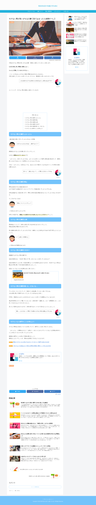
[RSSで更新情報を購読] (21, 361)
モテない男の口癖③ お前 (32, 122)
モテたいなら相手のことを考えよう (34, 128)
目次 (33, 115)
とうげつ (21, 354)
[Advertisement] (35, 102)
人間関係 (12, 365)
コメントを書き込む (35, 486)
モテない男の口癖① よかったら (33, 117)
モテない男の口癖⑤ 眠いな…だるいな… (35, 126)
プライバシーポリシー (48, 499)
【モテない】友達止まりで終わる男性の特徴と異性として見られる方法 (32, 346)
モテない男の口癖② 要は (32, 120)
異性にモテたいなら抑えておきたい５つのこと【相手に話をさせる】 (31, 342)
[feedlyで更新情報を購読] (19, 361)
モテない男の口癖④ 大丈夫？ (33, 124)
